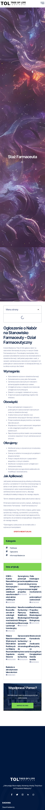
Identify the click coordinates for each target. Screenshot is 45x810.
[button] (38, 309)
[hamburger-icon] (42, 3)
